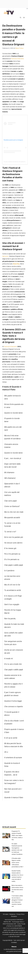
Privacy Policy (20, 914)
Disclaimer (14, 916)
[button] (20, 17)
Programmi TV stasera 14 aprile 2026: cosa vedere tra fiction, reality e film (17, 835)
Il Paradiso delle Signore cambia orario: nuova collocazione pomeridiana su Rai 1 (17, 862)
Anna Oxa (16, 264)
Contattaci (14, 942)
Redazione (12, 914)
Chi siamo (5, 914)
